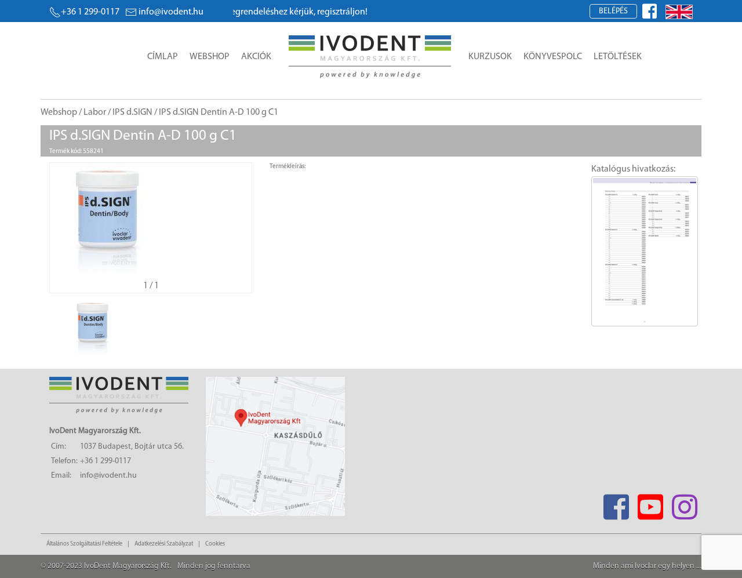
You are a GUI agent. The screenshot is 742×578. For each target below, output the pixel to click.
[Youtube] (650, 503)
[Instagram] (684, 503)
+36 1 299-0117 (90, 12)
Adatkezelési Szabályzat (163, 544)
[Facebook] (616, 503)
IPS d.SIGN (132, 112)
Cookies (215, 544)
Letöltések (618, 56)
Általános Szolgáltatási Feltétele (84, 544)
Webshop (210, 56)
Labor (94, 112)
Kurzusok (490, 56)
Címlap (162, 56)
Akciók (256, 56)
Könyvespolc (552, 56)
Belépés (613, 11)
